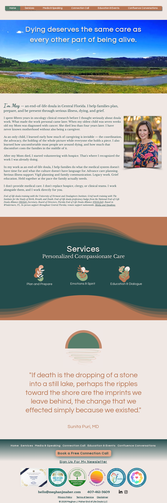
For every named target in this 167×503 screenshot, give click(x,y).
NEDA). (23, 202)
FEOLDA (98, 202)
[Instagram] (126, 492)
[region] (40, 276)
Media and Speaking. (105, 205)
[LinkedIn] (120, 492)
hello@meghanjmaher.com (59, 492)
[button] (29, 8)
